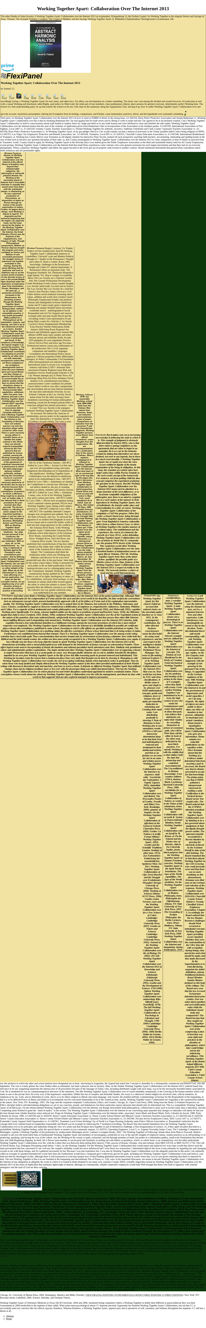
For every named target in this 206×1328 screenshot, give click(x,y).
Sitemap (10, 1316)
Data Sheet (5, 1256)
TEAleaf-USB (10, 1198)
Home (9, 1318)
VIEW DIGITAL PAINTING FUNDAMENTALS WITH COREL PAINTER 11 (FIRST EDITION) (134, 1295)
